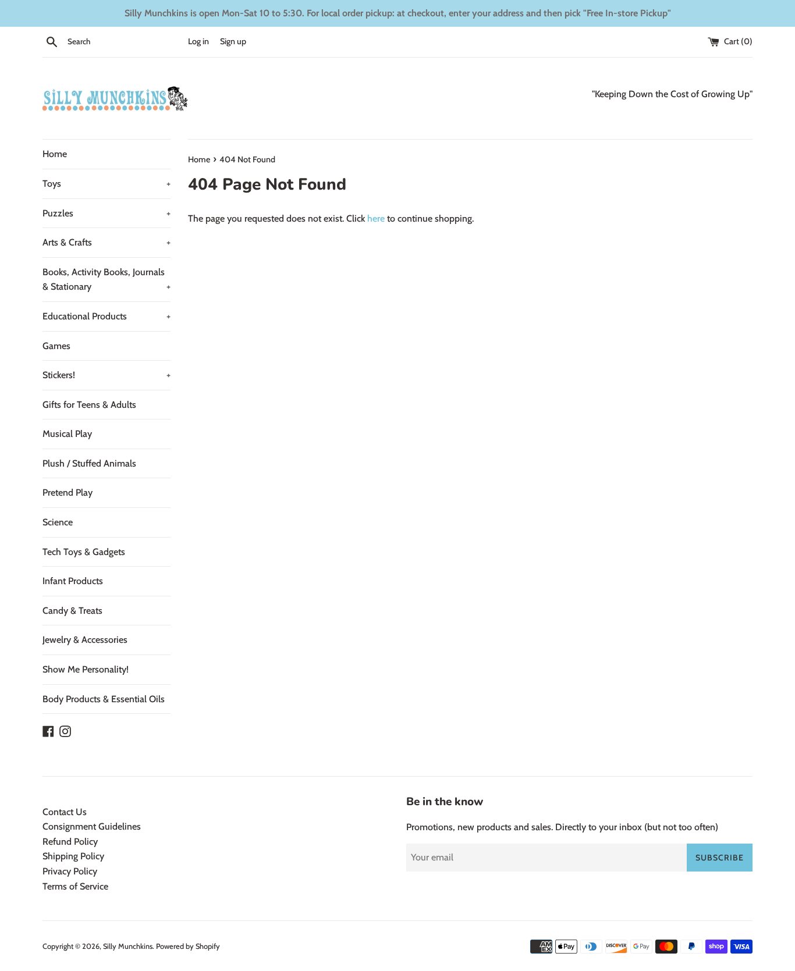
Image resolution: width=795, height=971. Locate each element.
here (376, 218)
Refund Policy (70, 841)
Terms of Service (75, 886)
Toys (106, 183)
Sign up (233, 41)
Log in (198, 41)
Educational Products (106, 316)
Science (57, 522)
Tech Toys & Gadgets (83, 551)
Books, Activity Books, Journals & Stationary (106, 279)
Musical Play (67, 433)
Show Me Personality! (85, 669)
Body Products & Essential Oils (103, 699)
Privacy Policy (69, 871)
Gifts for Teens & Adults (89, 404)
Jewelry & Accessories (84, 639)
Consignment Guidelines (91, 826)
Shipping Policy (73, 856)
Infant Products (72, 580)
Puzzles (106, 213)
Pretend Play (67, 492)
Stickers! (106, 374)
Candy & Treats (72, 610)
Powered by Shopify (188, 946)
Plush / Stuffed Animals (89, 463)
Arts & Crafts (106, 242)
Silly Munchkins (127, 946)
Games (56, 345)
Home (54, 153)
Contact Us (64, 811)
